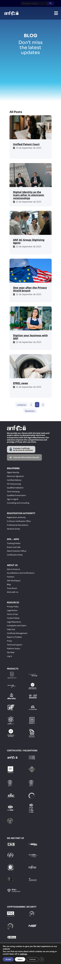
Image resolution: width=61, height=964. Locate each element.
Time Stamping (13, 491)
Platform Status (13, 648)
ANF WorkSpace (13, 580)
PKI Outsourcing (14, 484)
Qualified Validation (15, 487)
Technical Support (14, 644)
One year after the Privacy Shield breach (30, 289)
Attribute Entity (13, 529)
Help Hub (11, 629)
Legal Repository (14, 622)
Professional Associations (17, 525)
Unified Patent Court (26, 144)
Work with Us (12, 592)
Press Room (12, 588)
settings (23, 954)
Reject (20, 959)
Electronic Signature (15, 476)
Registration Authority (16, 517)
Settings (32, 959)
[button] (56, 13)
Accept (8, 959)
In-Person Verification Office (19, 521)
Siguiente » (30, 410)
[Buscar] (50, 3)
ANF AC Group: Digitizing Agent (28, 241)
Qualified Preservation (16, 495)
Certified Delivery (14, 480)
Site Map (10, 652)
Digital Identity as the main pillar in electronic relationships (28, 195)
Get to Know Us (13, 569)
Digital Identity (13, 472)
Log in (9, 656)
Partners (10, 576)
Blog (9, 584)
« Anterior (21, 404)
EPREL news (20, 383)
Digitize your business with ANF (30, 337)
